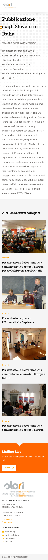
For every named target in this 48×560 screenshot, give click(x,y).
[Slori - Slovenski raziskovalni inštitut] (9, 6)
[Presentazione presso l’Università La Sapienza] (24, 292)
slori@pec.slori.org (12, 535)
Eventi (5, 257)
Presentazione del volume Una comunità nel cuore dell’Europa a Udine (23, 374)
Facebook (8, 541)
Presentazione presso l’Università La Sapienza (18, 320)
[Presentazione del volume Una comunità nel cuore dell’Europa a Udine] (24, 344)
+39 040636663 (10, 538)
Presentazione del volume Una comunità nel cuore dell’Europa (22, 427)
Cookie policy (7, 519)
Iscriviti (8, 468)
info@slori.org (10, 531)
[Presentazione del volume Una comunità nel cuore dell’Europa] (24, 400)
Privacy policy (7, 522)
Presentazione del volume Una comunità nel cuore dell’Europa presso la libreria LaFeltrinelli (22, 266)
